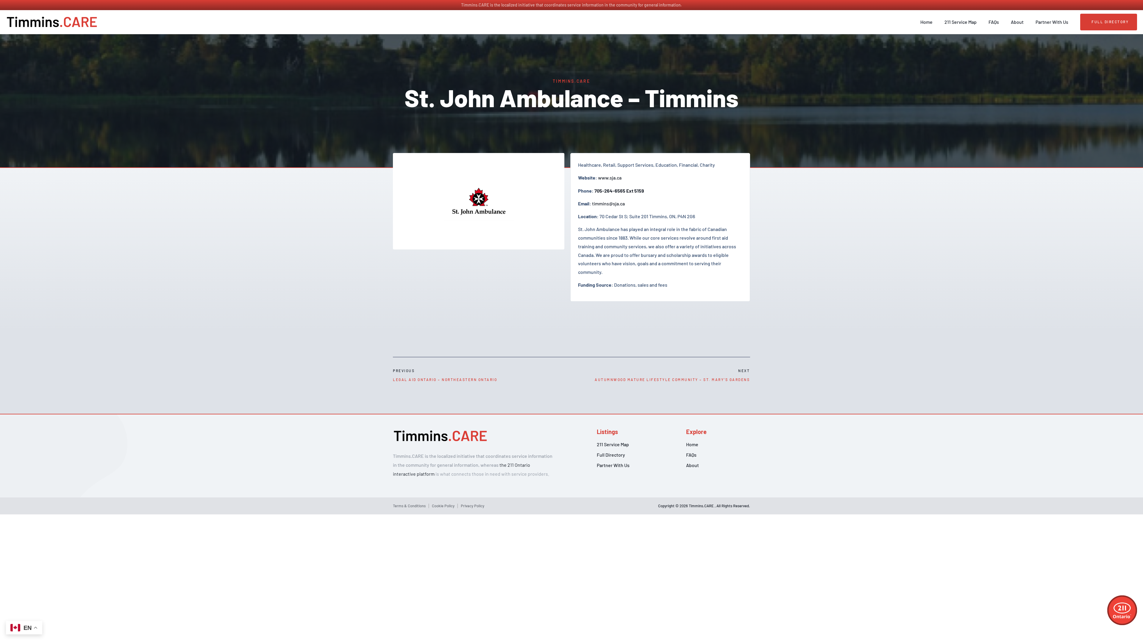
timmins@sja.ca (608, 203)
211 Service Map (960, 22)
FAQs (994, 22)
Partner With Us (1052, 22)
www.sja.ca (610, 177)
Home (926, 22)
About (1017, 22)
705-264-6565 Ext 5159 (619, 190)
